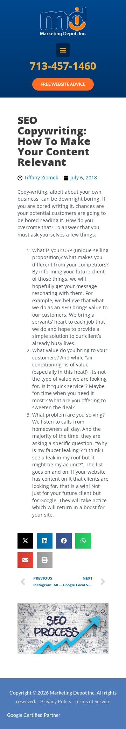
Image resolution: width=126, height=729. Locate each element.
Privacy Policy (53, 701)
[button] (25, 541)
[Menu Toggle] (63, 50)
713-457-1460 (63, 66)
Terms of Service (90, 701)
